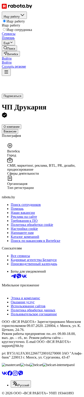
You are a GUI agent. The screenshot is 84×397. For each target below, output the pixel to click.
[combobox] (21, 384)
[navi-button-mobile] (6, 72)
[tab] (11, 126)
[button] (7, 58)
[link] (9, 48)
